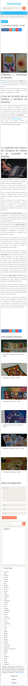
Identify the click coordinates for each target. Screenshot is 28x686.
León (5, 625)
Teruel (5, 658)
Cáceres (6, 591)
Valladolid (6, 664)
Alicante (6, 577)
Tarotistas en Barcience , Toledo (12, 401)
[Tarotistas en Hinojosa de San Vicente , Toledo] (14, 346)
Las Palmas (7, 623)
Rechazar (14, 679)
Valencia (6, 662)
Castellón (6, 597)
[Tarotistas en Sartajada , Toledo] (14, 463)
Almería (6, 579)
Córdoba (6, 602)
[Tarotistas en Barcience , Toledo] (14, 393)
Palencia (6, 643)
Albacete (6, 575)
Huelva (5, 614)
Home (2, 16)
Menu (3, 13)
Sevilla (5, 652)
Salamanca (6, 647)
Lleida (5, 627)
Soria (5, 654)
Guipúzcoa (6, 612)
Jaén (5, 620)
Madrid (5, 631)
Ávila (5, 583)
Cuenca (6, 604)
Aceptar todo (14, 676)
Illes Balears (7, 618)
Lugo (5, 629)
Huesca (6, 616)
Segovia (6, 650)
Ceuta (5, 598)
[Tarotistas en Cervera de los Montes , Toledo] (14, 416)
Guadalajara (7, 610)
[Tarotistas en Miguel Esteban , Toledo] (14, 440)
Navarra (6, 639)
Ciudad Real (7, 600)
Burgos (5, 589)
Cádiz (5, 593)
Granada (6, 608)
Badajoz (6, 585)
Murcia (5, 637)
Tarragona (6, 656)
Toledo (6, 16)
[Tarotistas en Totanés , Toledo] (14, 369)
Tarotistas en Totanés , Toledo (11, 378)
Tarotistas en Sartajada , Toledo (11, 472)
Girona (5, 606)
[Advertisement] (14, 43)
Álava (5, 573)
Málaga (6, 633)
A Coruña (6, 571)
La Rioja (6, 622)
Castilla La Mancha (16, 119)
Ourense (6, 641)
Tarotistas (14, 4)
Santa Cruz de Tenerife (9, 649)
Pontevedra (7, 645)
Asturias (6, 581)
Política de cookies (19, 672)
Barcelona (6, 587)
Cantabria (6, 595)
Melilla (5, 635)
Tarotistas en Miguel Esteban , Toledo (13, 448)
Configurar (14, 682)
